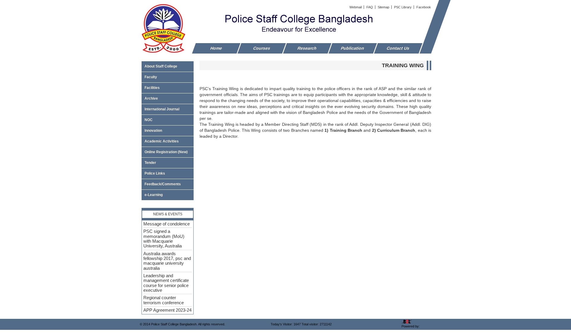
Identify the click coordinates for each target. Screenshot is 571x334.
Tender (150, 163)
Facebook (423, 7)
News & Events (167, 214)
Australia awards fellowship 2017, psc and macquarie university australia (167, 261)
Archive (151, 98)
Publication (352, 48)
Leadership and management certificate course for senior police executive (166, 283)
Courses (261, 48)
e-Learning (154, 195)
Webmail (356, 7)
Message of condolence (166, 224)
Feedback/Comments (163, 184)
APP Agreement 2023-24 (167, 310)
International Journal (162, 109)
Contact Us (398, 48)
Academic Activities (162, 141)
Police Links (155, 173)
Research (307, 48)
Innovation (153, 130)
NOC (149, 120)
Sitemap (384, 7)
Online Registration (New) (166, 152)
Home (216, 48)
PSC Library (403, 7)
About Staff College (161, 66)
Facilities (152, 88)
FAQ (370, 7)
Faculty (151, 77)
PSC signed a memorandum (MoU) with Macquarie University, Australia (163, 238)
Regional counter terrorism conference (163, 300)
